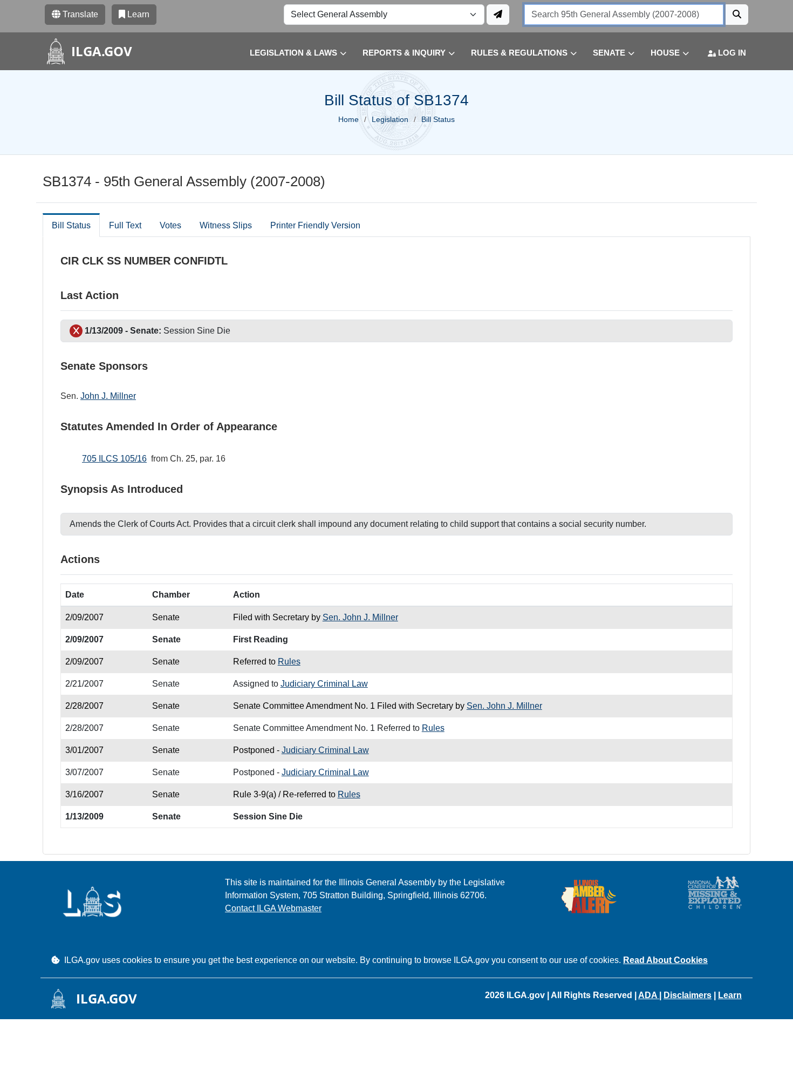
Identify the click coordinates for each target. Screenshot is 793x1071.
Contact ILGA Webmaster (273, 908)
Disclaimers (688, 995)
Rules (289, 661)
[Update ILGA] (498, 14)
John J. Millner (108, 396)
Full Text (125, 225)
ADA (648, 995)
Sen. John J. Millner (360, 617)
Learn (730, 995)
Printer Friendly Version (315, 225)
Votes (170, 225)
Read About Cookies (665, 960)
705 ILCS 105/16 (114, 458)
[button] (290, 53)
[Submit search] (737, 14)
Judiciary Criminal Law (324, 683)
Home (348, 119)
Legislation (390, 119)
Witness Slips (226, 225)
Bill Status (71, 225)
